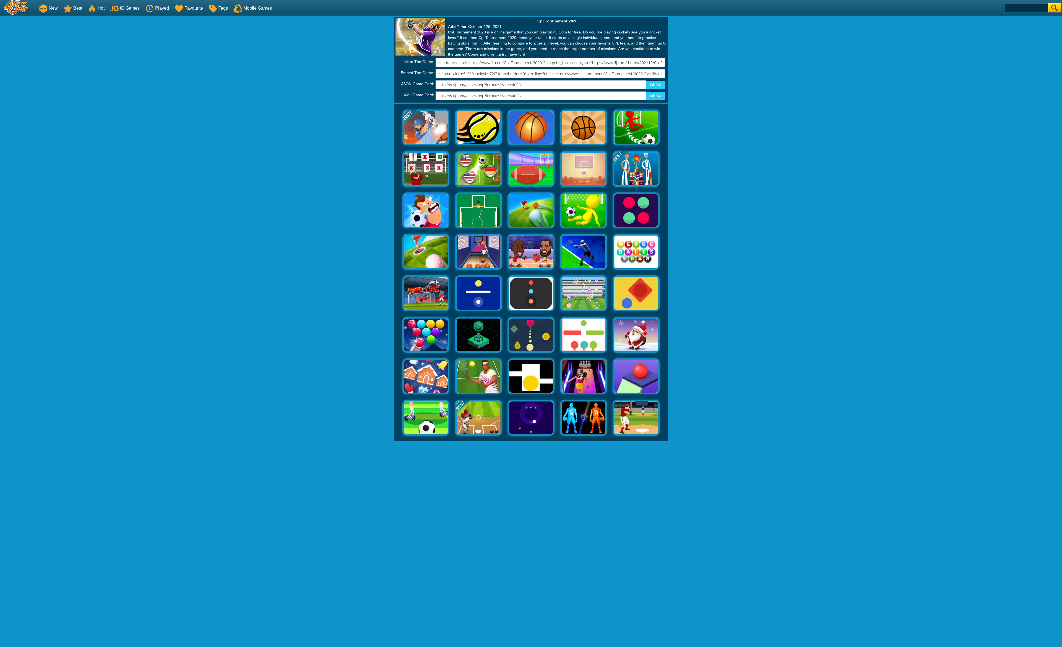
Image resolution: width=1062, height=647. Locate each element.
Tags (223, 8)
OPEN (655, 84)
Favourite (193, 8)
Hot (101, 8)
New (53, 8)
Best (77, 8)
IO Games (130, 8)
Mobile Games (257, 8)
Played (162, 8)
